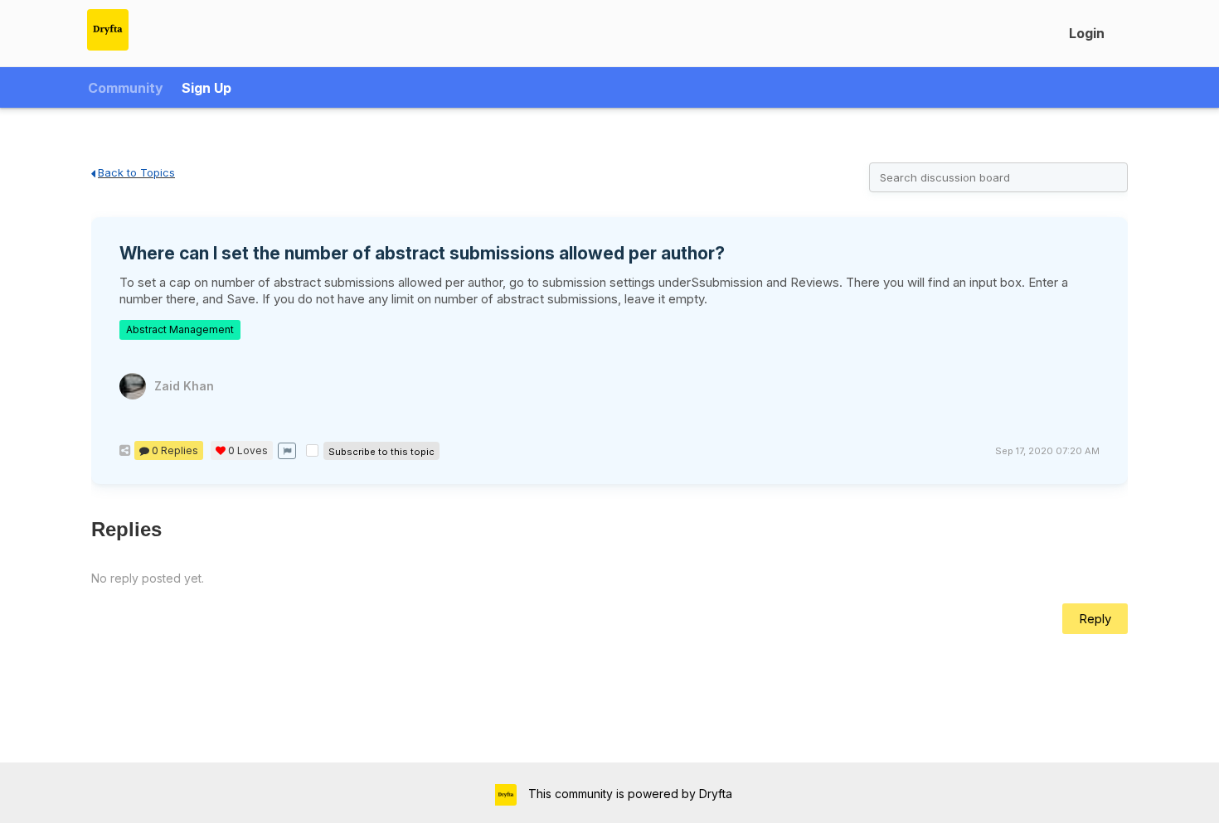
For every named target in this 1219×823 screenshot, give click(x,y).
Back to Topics (136, 172)
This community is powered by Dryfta (628, 794)
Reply (1095, 619)
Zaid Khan (184, 386)
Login (1087, 33)
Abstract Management (180, 329)
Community (125, 88)
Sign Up (206, 88)
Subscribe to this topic (381, 451)
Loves (248, 450)
